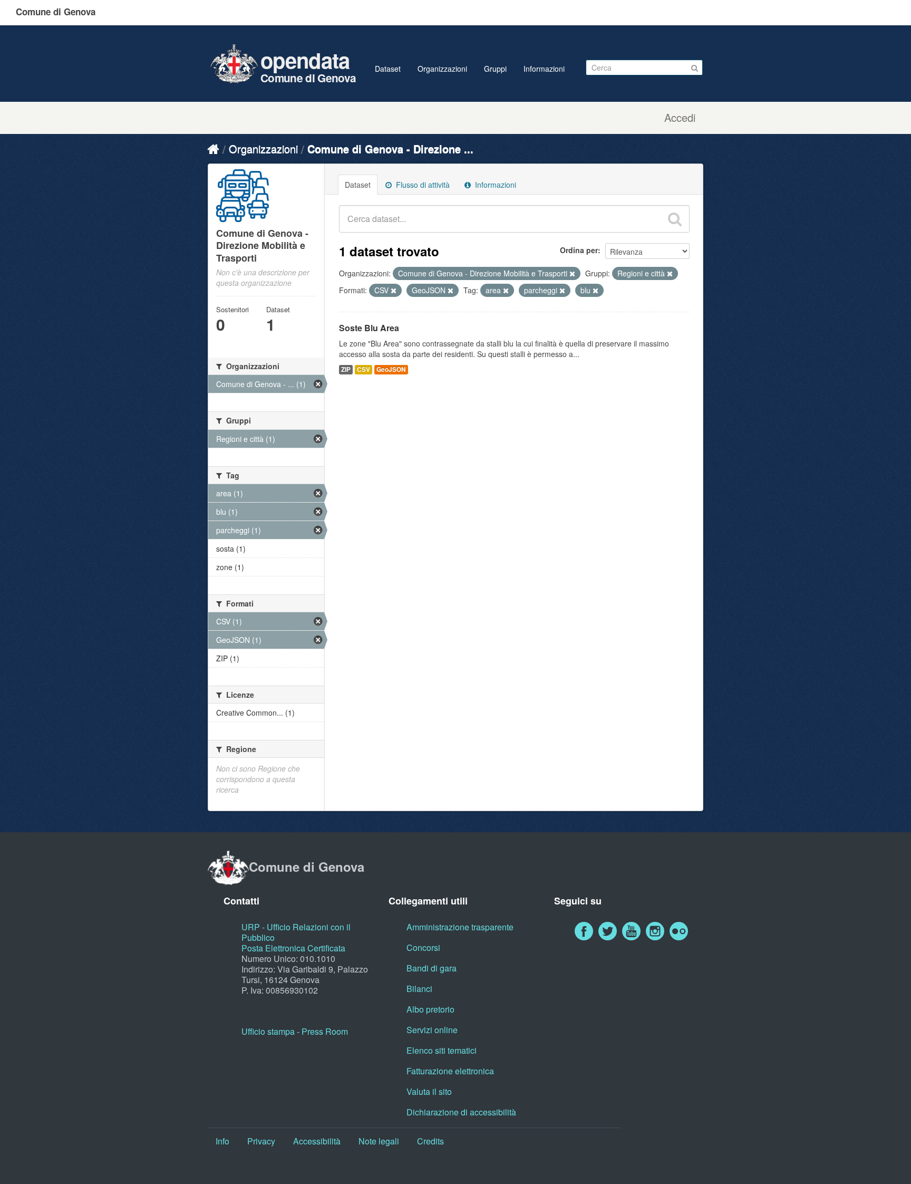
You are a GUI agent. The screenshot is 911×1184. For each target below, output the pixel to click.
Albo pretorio (430, 1009)
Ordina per (579, 250)
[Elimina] (572, 273)
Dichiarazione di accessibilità (461, 1112)
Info (222, 1141)
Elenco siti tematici (441, 1050)
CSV (363, 369)
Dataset (388, 68)
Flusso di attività (422, 184)
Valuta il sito (429, 1091)
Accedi (679, 117)
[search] (675, 219)
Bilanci (419, 989)
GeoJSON (391, 369)
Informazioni (544, 68)
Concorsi (423, 947)
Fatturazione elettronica (450, 1071)
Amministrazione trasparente (459, 927)
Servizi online (432, 1030)
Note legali (378, 1141)
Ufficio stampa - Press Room (294, 1031)
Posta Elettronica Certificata (293, 948)
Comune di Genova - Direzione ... (390, 148)
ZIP (346, 369)
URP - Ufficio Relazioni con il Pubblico (296, 932)
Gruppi (495, 68)
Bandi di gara (431, 968)
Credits (430, 1141)
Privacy (261, 1141)
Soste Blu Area (369, 328)
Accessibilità (317, 1141)
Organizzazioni (442, 68)
